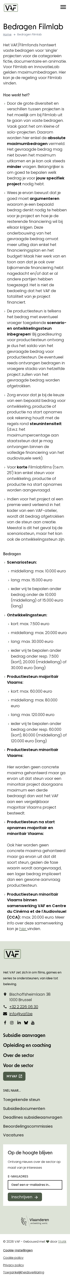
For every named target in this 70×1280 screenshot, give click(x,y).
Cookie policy (13, 1257)
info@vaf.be (20, 1013)
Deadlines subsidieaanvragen (32, 1117)
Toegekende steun (21, 1099)
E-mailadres (18, 1176)
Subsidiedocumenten (24, 1108)
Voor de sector (18, 1065)
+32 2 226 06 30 (23, 1006)
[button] (63, 7)
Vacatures (13, 1135)
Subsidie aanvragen (24, 1035)
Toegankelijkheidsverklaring (23, 1272)
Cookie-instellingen (18, 1250)
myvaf (12, 1076)
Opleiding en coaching (27, 1045)
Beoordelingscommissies (28, 1126)
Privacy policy (13, 1265)
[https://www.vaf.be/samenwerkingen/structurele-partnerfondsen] (26, 928)
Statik (62, 1241)
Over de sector (18, 1055)
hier (22, 928)
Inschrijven (21, 1197)
